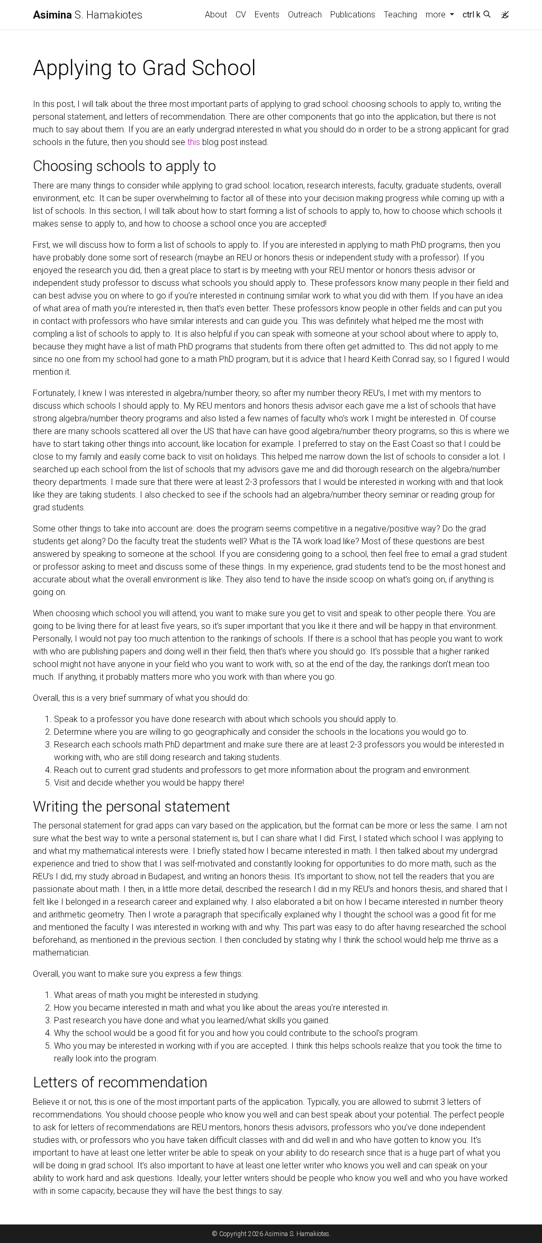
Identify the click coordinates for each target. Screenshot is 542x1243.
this (193, 142)
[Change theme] (502, 11)
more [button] (437, 15)
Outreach (305, 15)
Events (267, 15)
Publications (352, 15)
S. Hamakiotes (87, 14)
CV (241, 15)
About (216, 15)
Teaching (400, 15)
